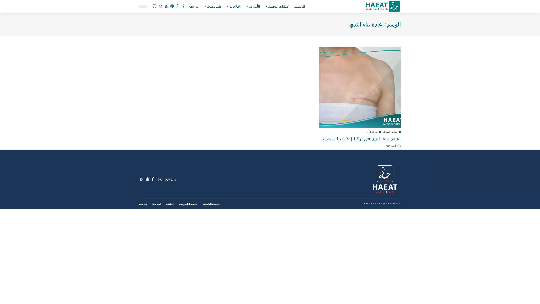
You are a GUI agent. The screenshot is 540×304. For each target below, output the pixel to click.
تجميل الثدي (372, 132)
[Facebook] (177, 6)
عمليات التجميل (390, 132)
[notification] (160, 6)
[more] (183, 6)
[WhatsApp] (166, 6)
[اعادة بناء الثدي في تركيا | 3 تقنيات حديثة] (360, 87)
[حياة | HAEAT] (382, 6)
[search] (154, 6)
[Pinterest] (172, 6)
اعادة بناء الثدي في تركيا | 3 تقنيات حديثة (360, 138)
